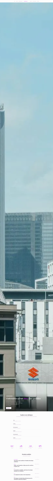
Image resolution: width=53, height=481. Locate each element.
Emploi (31, 1)
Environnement (34, 1)
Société (38, 1)
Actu (14, 1)
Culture (17, 1)
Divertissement (20, 1)
